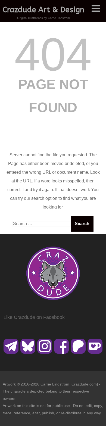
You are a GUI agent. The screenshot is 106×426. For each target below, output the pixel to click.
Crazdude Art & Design (43, 9)
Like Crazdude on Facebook (34, 317)
